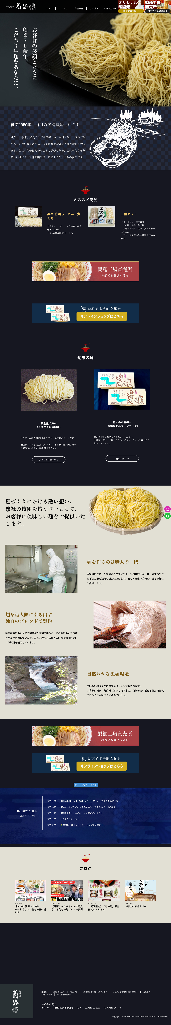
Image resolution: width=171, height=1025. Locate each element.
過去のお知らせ (27, 815)
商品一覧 (79, 8)
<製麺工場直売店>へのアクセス (95, 992)
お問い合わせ (109, 8)
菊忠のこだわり (59, 992)
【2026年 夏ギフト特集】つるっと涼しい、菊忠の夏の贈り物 (89, 801)
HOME (44, 992)
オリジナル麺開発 (48, 459)
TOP (48, 8)
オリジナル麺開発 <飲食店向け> (125, 992)
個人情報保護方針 (64, 994)
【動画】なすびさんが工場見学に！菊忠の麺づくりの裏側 (88, 807)
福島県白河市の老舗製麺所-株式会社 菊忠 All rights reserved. (147, 1016)
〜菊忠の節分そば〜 (69, 819)
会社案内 (94, 8)
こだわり (63, 8)
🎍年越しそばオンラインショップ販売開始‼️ (82, 825)
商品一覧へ (121, 458)
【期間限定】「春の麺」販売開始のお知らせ (81, 813)
